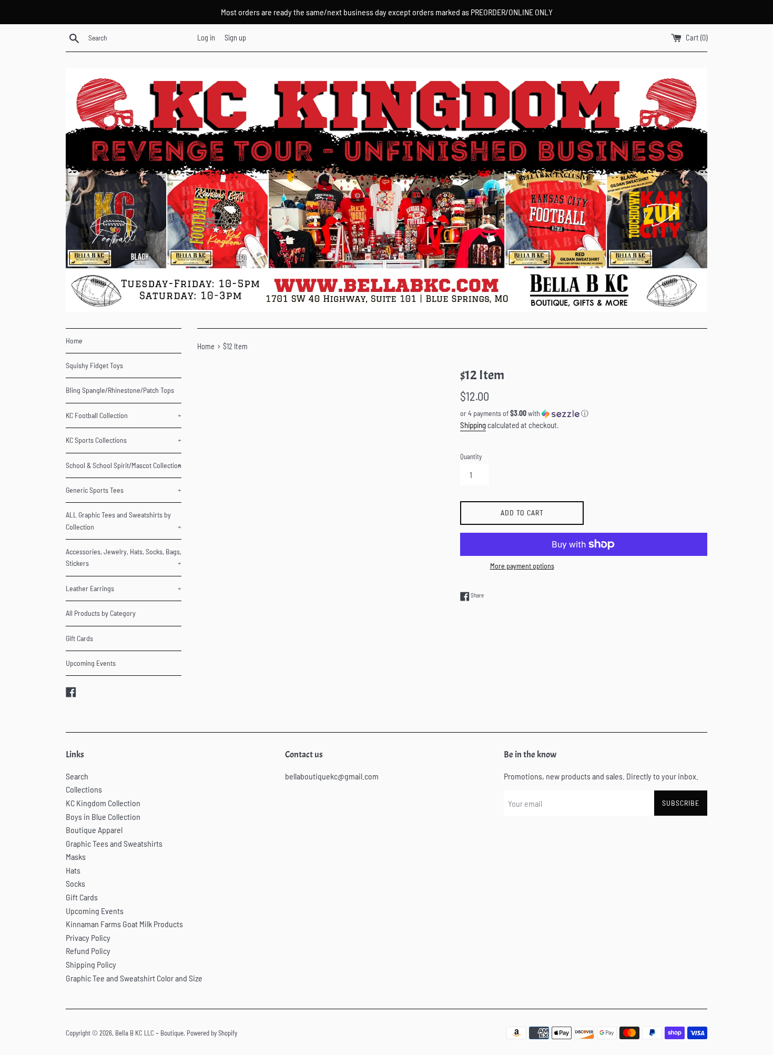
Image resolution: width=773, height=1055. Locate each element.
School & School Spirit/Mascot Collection (123, 465)
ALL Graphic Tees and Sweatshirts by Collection (123, 520)
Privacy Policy (88, 937)
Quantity (471, 456)
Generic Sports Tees (123, 489)
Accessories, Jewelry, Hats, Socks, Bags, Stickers (123, 557)
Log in (206, 37)
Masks (76, 856)
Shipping (473, 425)
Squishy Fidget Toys (94, 365)
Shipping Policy (91, 964)
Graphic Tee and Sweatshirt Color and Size (134, 978)
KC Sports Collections (123, 439)
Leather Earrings (123, 588)
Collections (84, 789)
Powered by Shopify (212, 1033)
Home (74, 340)
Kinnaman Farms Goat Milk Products (124, 924)
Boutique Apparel (94, 830)
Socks (75, 883)
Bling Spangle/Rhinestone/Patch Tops (120, 390)
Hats (73, 870)
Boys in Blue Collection (103, 816)
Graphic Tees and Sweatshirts (114, 843)
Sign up (235, 37)
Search (77, 776)
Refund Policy (88, 951)
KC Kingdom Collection (103, 803)
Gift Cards (79, 638)
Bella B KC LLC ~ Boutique (149, 1033)
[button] (583, 414)
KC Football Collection (123, 415)
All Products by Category (101, 612)
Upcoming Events (91, 662)
